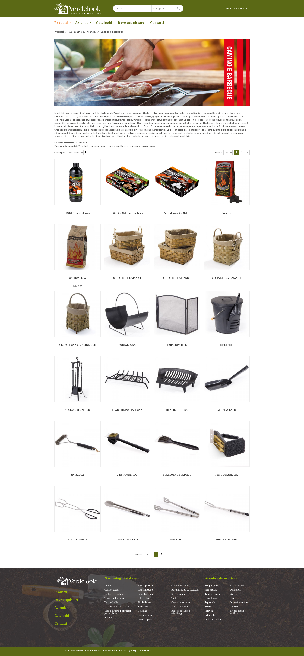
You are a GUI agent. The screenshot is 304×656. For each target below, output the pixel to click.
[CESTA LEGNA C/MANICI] (227, 247)
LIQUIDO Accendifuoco (77, 213)
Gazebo (233, 594)
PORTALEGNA (127, 345)
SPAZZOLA (77, 474)
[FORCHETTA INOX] (227, 509)
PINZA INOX (177, 539)
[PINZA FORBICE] (77, 509)
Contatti (157, 22)
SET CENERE (226, 345)
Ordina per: (59, 152)
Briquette (226, 213)
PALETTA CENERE (226, 410)
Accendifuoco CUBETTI (177, 213)
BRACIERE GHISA (177, 410)
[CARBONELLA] (77, 247)
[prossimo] (247, 152)
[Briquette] (227, 182)
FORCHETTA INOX (227, 539)
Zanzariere (143, 606)
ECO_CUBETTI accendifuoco (127, 213)
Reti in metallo (145, 590)
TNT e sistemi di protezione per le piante (118, 612)
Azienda (82, 22)
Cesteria (234, 606)
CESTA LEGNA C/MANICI (226, 278)
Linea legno (211, 598)
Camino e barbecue (180, 602)
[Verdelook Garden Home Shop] (78, 8)
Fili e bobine (144, 598)
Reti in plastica (145, 585)
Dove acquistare (131, 22)
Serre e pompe (178, 594)
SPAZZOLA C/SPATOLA (177, 474)
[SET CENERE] (227, 314)
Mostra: (218, 152)
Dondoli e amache (239, 602)
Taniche (175, 598)
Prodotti (61, 22)
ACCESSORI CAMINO (77, 410)
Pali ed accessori (146, 594)
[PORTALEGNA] (127, 314)
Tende (208, 606)
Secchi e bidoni (145, 615)
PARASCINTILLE (177, 345)
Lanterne (234, 598)
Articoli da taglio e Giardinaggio (180, 612)
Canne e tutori (111, 590)
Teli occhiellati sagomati (116, 606)
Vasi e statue (211, 590)
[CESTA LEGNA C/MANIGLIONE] (77, 314)
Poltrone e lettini (213, 619)
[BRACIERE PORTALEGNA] (127, 379)
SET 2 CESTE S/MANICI (177, 278)
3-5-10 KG (77, 286)
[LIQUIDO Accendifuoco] (77, 182)
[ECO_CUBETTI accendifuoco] (127, 182)
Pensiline (142, 611)
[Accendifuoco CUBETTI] (177, 182)
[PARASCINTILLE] (177, 314)
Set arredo (210, 615)
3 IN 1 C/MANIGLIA (226, 474)
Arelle (107, 585)
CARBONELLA (77, 278)
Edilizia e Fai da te (180, 606)
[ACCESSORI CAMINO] (77, 379)
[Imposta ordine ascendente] (85, 152)
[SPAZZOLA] (77, 444)
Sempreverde (211, 585)
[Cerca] (178, 8)
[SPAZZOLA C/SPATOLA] (177, 444)
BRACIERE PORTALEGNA (127, 410)
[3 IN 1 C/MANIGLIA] (227, 444)
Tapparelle (210, 602)
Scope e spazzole (146, 619)
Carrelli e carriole (180, 585)
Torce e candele (212, 594)
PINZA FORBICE (77, 539)
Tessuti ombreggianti (114, 598)
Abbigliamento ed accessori (185, 590)
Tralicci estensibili (113, 594)
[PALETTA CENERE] (227, 379)
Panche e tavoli (237, 585)
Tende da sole (144, 602)
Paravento (210, 611)
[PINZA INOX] (177, 509)
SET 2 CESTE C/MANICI (127, 278)
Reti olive (109, 617)
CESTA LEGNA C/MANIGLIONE (77, 345)
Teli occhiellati (111, 602)
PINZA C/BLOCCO (127, 539)
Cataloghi (104, 22)
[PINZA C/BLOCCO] (127, 509)
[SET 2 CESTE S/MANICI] (177, 247)
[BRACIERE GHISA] (177, 379)
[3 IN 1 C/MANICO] (127, 444)
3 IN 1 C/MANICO (127, 474)
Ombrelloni (235, 590)
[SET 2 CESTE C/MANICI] (127, 247)
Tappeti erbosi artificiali (237, 612)
